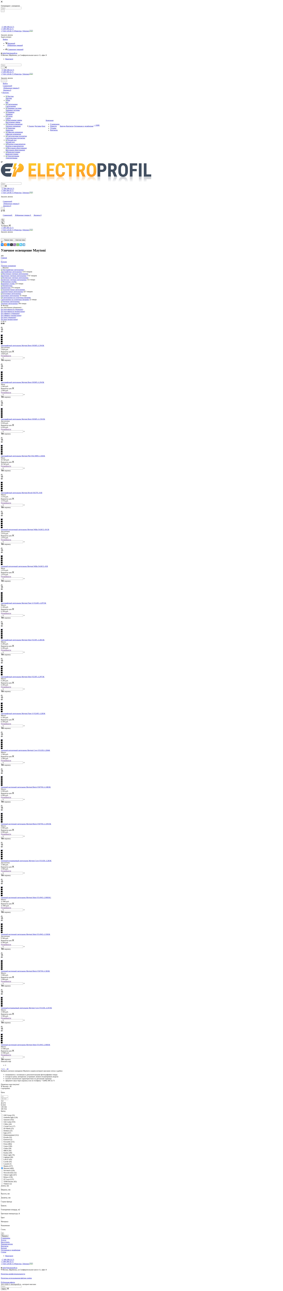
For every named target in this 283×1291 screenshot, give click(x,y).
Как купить (5, 1242)
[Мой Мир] (8, 244)
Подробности (6, 356)
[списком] (3, 321)
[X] (11, 244)
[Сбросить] (2, 1234)
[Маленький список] (1, 323)
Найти (4, 1289)
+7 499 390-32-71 (7, 27)
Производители (7, 1244)
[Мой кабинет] (2, 199)
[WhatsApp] (17, 244)
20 (7, 1069)
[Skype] (20, 244)
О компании (5, 1238)
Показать (5, 1236)
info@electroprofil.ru (10, 53)
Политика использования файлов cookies (16, 1278)
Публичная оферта (8, 1282)
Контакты (4, 1246)
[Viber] (14, 244)
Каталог (4, 1248)
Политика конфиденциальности (13, 1274)
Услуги (3, 1240)
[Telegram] (24, 244)
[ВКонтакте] (2, 244)
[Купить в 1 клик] (2, 330)
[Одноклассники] (5, 244)
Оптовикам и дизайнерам (10, 1250)
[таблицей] (5, 321)
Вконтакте (9, 59)
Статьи (3, 1252)
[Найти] (3, 10)
